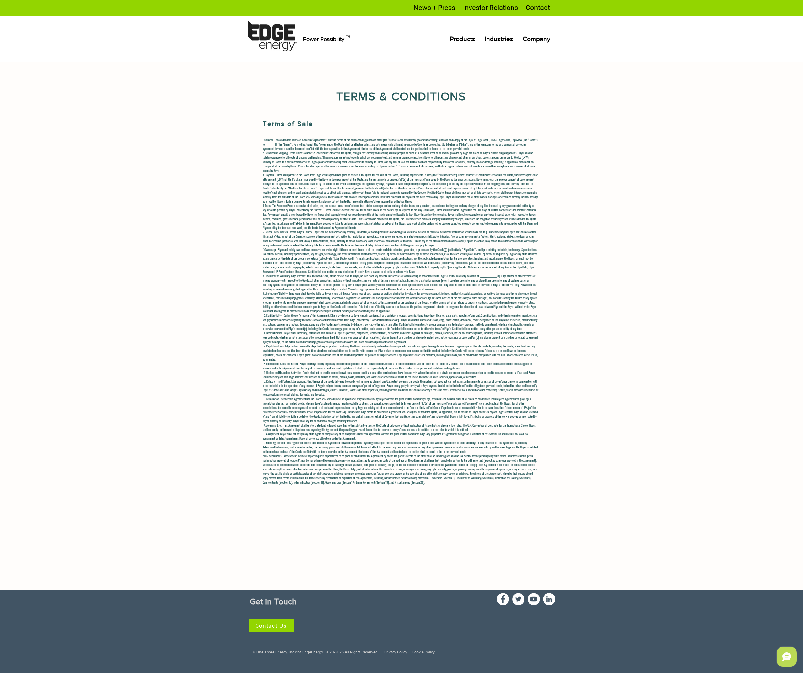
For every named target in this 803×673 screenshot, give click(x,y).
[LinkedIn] (549, 599)
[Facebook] (503, 599)
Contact (538, 8)
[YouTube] (534, 599)
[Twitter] (518, 599)
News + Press (434, 8)
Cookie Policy (423, 652)
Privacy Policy (395, 652)
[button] (499, 38)
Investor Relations (490, 8)
